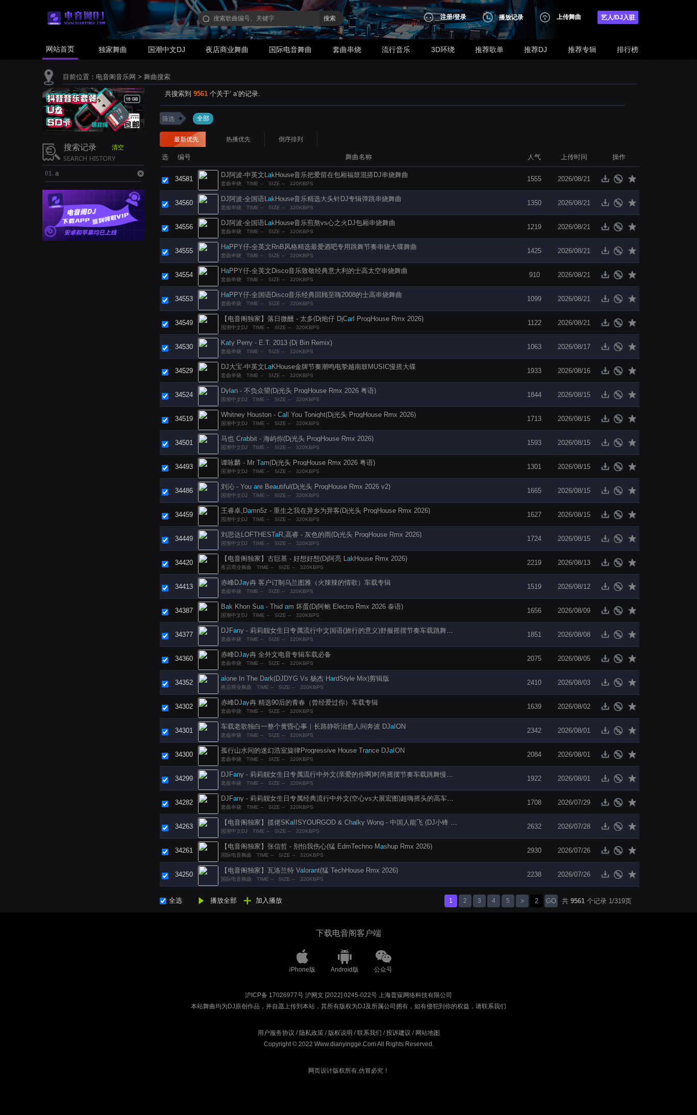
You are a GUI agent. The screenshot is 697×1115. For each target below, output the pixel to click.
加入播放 (269, 900)
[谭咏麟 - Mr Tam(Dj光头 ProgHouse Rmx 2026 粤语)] (208, 467)
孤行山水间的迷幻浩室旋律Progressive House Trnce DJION (313, 750)
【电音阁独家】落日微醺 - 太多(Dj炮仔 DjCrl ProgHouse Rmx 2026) (322, 319)
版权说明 (340, 1032)
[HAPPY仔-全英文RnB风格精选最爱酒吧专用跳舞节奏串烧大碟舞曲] (208, 251)
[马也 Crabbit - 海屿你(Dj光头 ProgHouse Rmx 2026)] (208, 443)
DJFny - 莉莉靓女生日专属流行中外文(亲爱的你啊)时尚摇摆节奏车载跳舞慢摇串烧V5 (348, 774)
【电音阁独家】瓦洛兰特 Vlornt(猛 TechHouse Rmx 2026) (309, 870)
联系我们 (369, 1032)
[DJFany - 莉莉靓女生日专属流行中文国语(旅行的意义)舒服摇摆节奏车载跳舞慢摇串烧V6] (208, 635)
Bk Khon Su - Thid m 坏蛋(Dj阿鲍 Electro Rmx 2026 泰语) (312, 606)
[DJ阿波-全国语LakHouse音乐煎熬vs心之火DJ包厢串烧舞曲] (208, 227)
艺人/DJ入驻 (618, 17)
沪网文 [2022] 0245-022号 (341, 995)
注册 (446, 16)
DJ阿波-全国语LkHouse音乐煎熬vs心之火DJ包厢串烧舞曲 (308, 223)
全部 (203, 118)
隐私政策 (311, 1032)
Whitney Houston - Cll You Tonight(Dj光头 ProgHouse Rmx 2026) (318, 414)
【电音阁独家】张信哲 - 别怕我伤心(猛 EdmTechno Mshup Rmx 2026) (326, 846)
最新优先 (186, 139)
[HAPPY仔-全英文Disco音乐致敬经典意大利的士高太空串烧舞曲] (208, 275)
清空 (118, 147)
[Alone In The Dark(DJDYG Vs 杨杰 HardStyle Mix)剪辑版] (208, 683)
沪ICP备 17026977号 (274, 995)
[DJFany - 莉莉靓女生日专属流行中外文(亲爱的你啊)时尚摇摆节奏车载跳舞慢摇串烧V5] (208, 779)
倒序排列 (291, 139)
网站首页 (60, 49)
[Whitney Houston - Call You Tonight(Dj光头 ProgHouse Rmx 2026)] (208, 419)
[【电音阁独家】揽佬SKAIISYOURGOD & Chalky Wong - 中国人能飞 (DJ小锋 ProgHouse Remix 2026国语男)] (208, 827)
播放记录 (511, 17)
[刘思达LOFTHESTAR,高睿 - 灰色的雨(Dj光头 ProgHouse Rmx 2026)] (208, 539)
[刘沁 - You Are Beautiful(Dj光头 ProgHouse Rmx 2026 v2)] (208, 491)
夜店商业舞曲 (227, 49)
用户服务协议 (276, 1032)
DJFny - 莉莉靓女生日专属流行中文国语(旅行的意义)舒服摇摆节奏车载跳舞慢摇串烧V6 (351, 630)
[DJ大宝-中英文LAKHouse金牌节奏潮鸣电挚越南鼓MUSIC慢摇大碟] (208, 371)
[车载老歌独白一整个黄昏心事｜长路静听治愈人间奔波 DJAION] (208, 731)
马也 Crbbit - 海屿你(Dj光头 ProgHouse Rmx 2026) (297, 438)
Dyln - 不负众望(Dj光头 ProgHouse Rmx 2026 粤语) (298, 390)
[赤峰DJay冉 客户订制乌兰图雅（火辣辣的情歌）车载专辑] (208, 587)
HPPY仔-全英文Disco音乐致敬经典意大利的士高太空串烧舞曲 (314, 271)
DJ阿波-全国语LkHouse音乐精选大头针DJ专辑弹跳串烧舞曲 (311, 199)
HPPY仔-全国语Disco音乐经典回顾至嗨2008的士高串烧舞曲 (311, 295)
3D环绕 (443, 49)
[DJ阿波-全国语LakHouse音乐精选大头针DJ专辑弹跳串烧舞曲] (208, 203)
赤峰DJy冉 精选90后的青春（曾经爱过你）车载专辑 (299, 702)
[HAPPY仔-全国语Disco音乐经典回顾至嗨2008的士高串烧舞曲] (208, 299)
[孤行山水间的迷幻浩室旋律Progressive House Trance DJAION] (208, 755)
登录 (460, 16)
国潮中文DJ (166, 49)
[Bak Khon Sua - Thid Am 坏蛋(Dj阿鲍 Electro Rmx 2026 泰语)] (208, 611)
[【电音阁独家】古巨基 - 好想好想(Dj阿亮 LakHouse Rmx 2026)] (208, 563)
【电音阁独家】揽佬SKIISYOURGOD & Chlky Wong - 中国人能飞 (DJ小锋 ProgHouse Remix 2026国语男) (381, 822)
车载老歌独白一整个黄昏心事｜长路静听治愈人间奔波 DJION (313, 726)
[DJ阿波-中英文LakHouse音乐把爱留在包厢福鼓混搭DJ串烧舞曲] (208, 179)
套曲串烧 (347, 49)
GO (551, 901)
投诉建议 (398, 1032)
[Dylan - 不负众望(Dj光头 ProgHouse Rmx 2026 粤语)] (208, 395)
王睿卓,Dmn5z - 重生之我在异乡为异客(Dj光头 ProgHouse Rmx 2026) (325, 510)
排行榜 (627, 49)
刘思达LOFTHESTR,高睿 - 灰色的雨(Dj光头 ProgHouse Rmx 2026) (321, 534)
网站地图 (427, 1032)
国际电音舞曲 (290, 49)
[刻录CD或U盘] (620, 181)
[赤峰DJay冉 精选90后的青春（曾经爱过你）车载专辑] (208, 707)
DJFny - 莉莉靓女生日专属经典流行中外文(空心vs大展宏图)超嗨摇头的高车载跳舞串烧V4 (354, 798)
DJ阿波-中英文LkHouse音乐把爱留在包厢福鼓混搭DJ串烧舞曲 (314, 175)
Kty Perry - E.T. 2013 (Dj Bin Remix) (276, 342)
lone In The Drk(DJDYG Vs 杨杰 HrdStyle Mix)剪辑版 (305, 678)
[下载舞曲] (607, 181)
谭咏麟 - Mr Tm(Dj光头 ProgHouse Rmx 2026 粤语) (298, 462)
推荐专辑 (582, 49)
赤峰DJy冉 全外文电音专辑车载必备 (276, 654)
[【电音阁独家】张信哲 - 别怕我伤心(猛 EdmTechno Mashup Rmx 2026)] (208, 851)
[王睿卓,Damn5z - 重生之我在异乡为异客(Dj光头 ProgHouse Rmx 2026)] (208, 515)
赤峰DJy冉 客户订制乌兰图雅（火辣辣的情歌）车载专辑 (306, 582)
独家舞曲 (112, 49)
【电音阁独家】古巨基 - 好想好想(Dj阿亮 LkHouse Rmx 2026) (314, 558)
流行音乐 (396, 49)
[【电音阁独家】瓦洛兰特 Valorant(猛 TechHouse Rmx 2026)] (208, 875)
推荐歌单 (489, 49)
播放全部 (223, 900)
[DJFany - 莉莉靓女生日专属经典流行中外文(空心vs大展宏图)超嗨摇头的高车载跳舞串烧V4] (208, 803)
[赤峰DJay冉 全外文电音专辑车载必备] (208, 659)
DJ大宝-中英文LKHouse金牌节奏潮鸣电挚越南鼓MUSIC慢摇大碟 (318, 366)
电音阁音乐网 (116, 77)
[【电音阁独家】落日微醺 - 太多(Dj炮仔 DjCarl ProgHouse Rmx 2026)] (208, 323)
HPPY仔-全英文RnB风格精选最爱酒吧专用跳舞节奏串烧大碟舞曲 (319, 247)
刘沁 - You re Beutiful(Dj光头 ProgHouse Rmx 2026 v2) (305, 486)
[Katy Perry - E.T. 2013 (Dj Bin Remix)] (208, 347)
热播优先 (238, 139)
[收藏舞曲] (633, 181)
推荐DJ (535, 49)
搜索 (329, 18)
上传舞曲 (569, 16)
